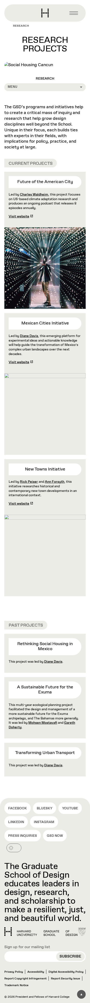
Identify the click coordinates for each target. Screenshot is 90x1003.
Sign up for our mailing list (27, 947)
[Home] (41, 931)
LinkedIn (16, 822)
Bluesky (44, 808)
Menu (12, 87)
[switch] (13, 848)
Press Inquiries (22, 836)
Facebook (17, 808)
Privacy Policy (13, 972)
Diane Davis (29, 336)
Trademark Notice (16, 985)
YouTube (70, 808)
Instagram (44, 822)
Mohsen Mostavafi (42, 723)
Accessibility (35, 972)
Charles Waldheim (34, 194)
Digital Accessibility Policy (66, 972)
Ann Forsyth (54, 482)
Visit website (19, 216)
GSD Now (55, 836)
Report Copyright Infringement (25, 978)
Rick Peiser (29, 482)
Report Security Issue (65, 978)
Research (21, 26)
